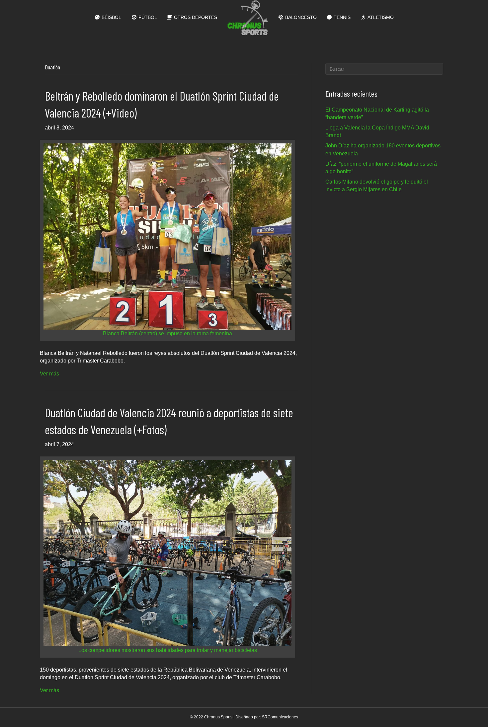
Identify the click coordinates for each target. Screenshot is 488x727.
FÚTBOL (147, 17)
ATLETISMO (380, 17)
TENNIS (341, 17)
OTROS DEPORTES (195, 17)
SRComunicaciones (280, 717)
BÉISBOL (110, 17)
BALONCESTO (300, 17)
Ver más (49, 373)
